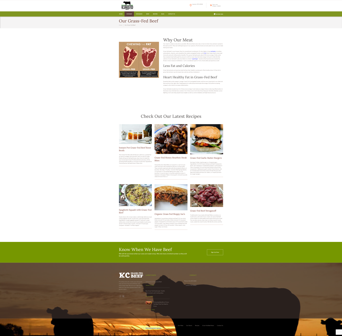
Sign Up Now (215, 252)
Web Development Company (153, 328)
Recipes (155, 14)
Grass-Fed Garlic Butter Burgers (206, 158)
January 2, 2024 (150, 285)
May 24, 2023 (149, 296)
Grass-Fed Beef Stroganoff (203, 210)
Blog (162, 14)
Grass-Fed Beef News (208, 325)
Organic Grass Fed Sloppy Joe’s (170, 214)
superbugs (195, 58)
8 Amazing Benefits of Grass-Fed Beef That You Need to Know (161, 304)
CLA (205, 53)
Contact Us (171, 14)
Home (121, 14)
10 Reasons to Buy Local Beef (154, 281)
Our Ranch (139, 14)
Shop (147, 14)
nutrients (213, 51)
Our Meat (129, 14)
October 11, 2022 (150, 309)
